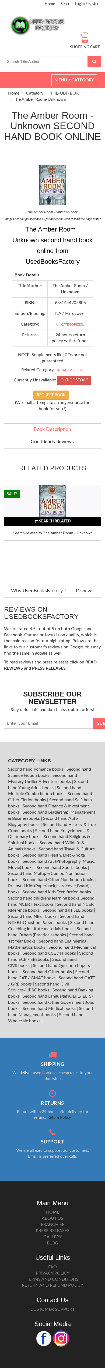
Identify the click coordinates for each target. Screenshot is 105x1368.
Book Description (52, 429)
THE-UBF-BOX (64, 93)
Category (34, 93)
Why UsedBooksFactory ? (38, 591)
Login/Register (87, 4)
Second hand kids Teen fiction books (57, 892)
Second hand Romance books (36, 769)
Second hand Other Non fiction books (59, 880)
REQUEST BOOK (51, 395)
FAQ (52, 1267)
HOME (52, 1212)
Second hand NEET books (33, 916)
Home (50, 4)
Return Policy (59, 1118)
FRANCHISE (52, 1224)
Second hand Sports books (62, 867)
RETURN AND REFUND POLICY (52, 1285)
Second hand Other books (48, 972)
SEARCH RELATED (55, 521)
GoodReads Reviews (52, 441)
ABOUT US (52, 1218)
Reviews (84, 591)
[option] (52, 529)
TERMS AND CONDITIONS (53, 1279)
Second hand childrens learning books (43, 898)
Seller (65, 4)
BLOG (52, 1243)
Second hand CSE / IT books (50, 953)
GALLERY (52, 1237)
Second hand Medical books (50, 1008)
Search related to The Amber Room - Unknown (53, 533)
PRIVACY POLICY (52, 1273)
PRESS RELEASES (52, 1231)
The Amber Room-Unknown (40, 99)
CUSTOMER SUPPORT (52, 1309)
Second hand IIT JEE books (68, 910)
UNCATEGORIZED (69, 324)
